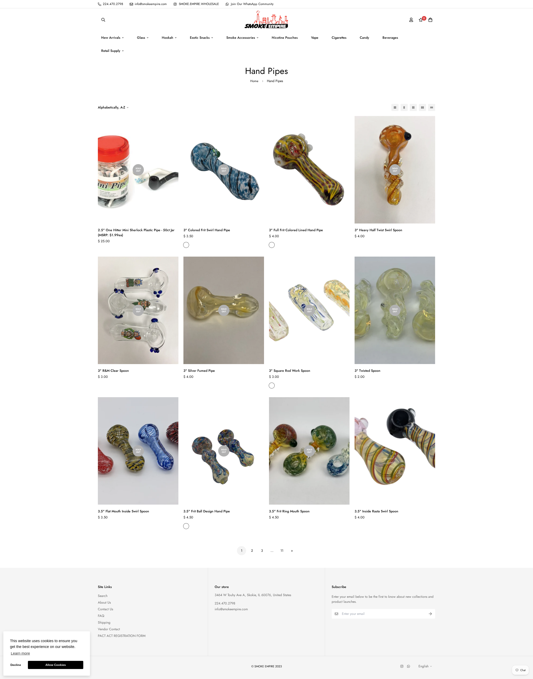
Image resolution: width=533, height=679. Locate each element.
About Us (104, 602)
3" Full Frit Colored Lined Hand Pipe (296, 230)
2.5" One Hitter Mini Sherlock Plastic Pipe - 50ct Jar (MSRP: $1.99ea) (136, 232)
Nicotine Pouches (285, 37)
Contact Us (105, 609)
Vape (314, 37)
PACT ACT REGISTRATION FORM (122, 635)
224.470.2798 (225, 603)
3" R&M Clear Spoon (113, 370)
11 (281, 550)
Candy (364, 37)
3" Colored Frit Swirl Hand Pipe (206, 230)
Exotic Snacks (200, 37)
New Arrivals (110, 37)
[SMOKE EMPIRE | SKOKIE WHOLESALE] (266, 19)
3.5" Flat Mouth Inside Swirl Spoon (123, 511)
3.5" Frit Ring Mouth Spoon (289, 511)
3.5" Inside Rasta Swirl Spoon (376, 511)
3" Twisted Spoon (367, 370)
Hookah (167, 37)
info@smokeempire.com (231, 609)
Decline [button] (15, 665)
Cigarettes (339, 37)
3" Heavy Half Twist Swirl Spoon (378, 230)
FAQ (101, 615)
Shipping (104, 622)
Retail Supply (110, 50)
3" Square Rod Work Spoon (289, 370)
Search (102, 595)
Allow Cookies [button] (55, 665)
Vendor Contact (109, 629)
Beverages (390, 37)
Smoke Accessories (240, 37)
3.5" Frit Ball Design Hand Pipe (206, 511)
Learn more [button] (20, 653)
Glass (141, 37)
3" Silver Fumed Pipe (199, 370)
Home (254, 81)
